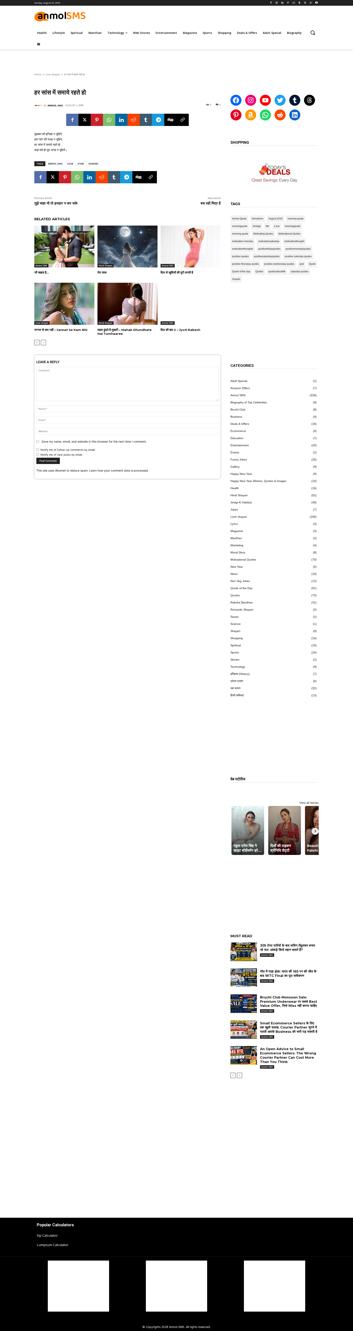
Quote (312, 264)
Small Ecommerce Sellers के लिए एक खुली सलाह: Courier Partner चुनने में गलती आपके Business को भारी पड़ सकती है (288, 1027)
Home (37, 74)
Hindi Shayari (105, 265)
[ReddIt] (133, 120)
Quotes (259, 271)
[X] (305, 3)
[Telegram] (158, 120)
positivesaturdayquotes (267, 256)
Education (236, 438)
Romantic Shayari (241, 609)
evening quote (296, 218)
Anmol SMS (55, 163)
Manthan (236, 538)
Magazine (236, 531)
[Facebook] (271, 3)
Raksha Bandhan (241, 602)
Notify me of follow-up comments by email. (68, 449)
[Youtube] (316, 3)
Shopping (236, 638)
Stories (234, 659)
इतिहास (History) (240, 674)
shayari (93, 163)
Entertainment (239, 445)
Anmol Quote (239, 218)
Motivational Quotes (289, 233)
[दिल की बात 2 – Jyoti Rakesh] (191, 304)
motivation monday (242, 241)
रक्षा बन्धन (235, 688)
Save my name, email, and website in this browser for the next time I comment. (94, 441)
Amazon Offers (240, 388)
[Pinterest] (288, 3)
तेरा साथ (102, 272)
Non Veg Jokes (240, 581)
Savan (234, 616)
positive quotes (240, 256)
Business (236, 416)
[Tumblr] (299, 3)
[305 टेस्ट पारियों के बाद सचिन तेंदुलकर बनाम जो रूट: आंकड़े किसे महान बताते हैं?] (243, 952)
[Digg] (170, 120)
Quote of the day (241, 271)
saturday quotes (299, 271)
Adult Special (238, 381)
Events (234, 452)
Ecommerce (238, 431)
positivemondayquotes (298, 248)
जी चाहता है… (41, 272)
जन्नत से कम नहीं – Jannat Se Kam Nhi (60, 330)
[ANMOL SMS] (39, 105)
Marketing (236, 545)
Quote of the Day (241, 588)
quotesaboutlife (277, 271)
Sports (234, 652)
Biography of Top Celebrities (248, 402)
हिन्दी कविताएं (237, 695)
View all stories (309, 802)
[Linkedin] (282, 3)
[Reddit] (293, 3)
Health (234, 488)
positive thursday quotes (245, 264)
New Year (236, 566)
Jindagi (256, 226)
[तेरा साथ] (127, 247)
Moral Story (237, 552)
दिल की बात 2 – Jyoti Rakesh (180, 330)
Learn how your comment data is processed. (119, 470)
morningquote (292, 226)
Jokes (234, 509)
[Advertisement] (219, 16)
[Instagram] (276, 3)
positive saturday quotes (298, 256)
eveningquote (239, 226)
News (234, 573)
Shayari (235, 631)
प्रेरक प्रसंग (236, 681)
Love (70, 163)
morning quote (240, 233)
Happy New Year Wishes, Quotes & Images (258, 481)
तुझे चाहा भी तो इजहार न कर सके (55, 203)
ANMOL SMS (55, 105)
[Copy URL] (182, 120)
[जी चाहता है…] (64, 247)
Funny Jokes (238, 459)
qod (301, 264)
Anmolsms (257, 218)
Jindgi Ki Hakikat (241, 502)
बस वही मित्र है (211, 203)
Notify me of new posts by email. (61, 454)
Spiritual (235, 645)
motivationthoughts (242, 248)
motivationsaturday (268, 241)
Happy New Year (241, 473)
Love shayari (53, 74)
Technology (237, 666)
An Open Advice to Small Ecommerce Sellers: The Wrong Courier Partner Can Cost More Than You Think (288, 1055)
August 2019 (275, 218)
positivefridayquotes (269, 248)
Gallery (235, 466)
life (267, 226)
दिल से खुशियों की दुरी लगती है (177, 272)
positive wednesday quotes (279, 264)
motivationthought (294, 241)
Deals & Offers (239, 423)
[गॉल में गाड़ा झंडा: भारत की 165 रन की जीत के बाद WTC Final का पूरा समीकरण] (243, 977)
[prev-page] (36, 342)
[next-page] (43, 342)
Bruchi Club (237, 409)
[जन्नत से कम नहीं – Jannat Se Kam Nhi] (64, 304)
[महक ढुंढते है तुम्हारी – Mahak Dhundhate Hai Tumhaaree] (127, 304)
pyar (81, 163)
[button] (312, 32)
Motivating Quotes (263, 233)
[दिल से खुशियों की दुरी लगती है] (191, 247)
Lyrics (234, 523)
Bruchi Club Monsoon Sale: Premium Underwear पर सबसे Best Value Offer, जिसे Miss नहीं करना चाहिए (288, 1001)
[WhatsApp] (310, 3)
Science (235, 623)
